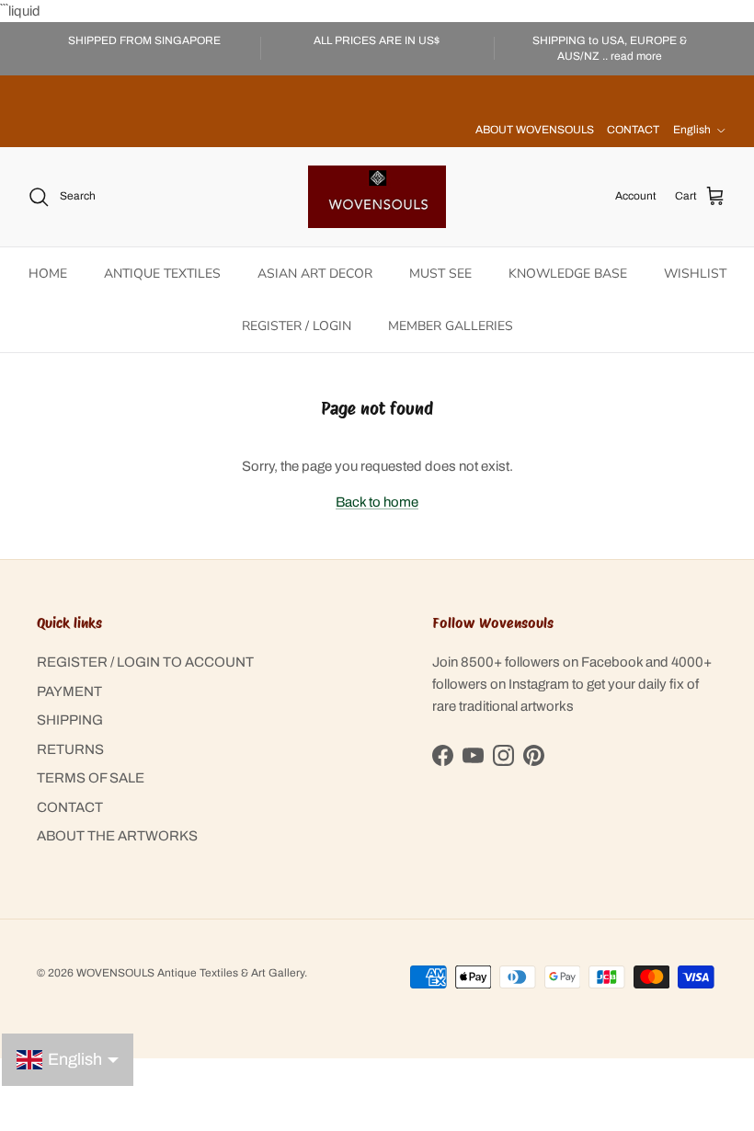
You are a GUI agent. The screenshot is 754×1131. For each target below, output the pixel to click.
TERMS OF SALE (90, 778)
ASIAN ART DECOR (314, 273)
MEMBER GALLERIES (450, 326)
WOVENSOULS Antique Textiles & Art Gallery (190, 972)
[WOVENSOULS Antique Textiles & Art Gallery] (377, 197)
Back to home (377, 502)
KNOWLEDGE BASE (567, 273)
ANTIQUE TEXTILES (162, 273)
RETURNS (70, 749)
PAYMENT (69, 691)
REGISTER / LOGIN (296, 326)
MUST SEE (440, 273)
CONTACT (633, 129)
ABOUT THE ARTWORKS (117, 835)
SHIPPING (70, 720)
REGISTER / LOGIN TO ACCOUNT (145, 662)
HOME (48, 273)
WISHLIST (695, 273)
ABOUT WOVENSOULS (534, 129)
